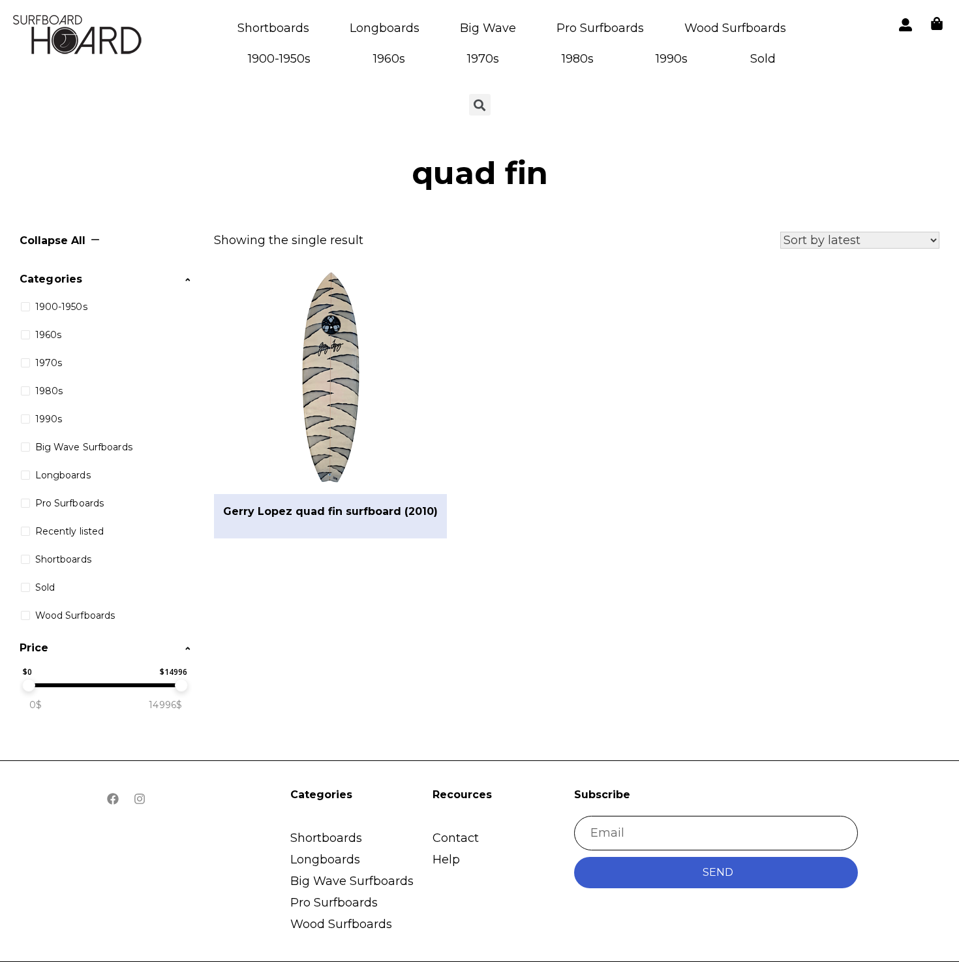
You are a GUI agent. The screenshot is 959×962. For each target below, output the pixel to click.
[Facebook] (113, 799)
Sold (763, 59)
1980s (578, 59)
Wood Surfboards (735, 28)
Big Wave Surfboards (352, 881)
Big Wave (488, 28)
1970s (483, 59)
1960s (389, 59)
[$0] (28, 685)
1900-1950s (279, 59)
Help (446, 859)
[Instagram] (139, 799)
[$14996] (181, 685)
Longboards (384, 28)
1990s (672, 59)
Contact (456, 838)
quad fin (480, 173)
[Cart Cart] (937, 23)
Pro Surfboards (600, 28)
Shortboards (273, 28)
